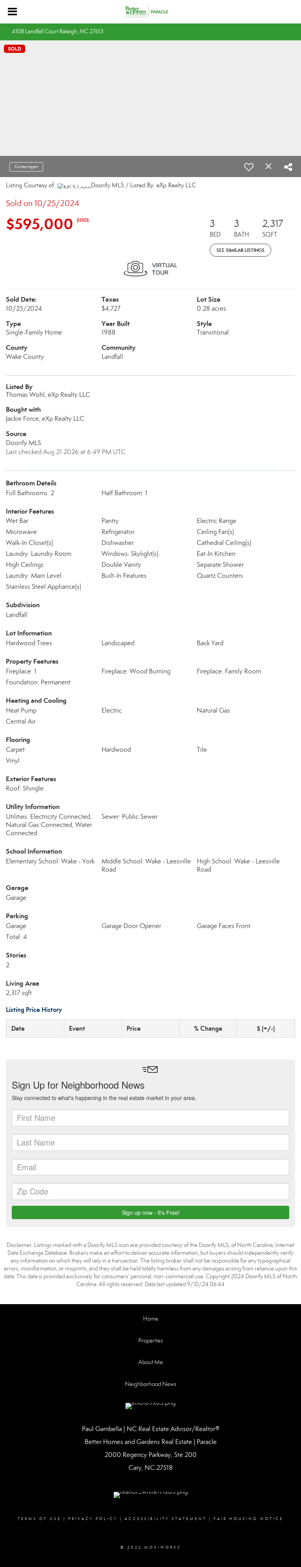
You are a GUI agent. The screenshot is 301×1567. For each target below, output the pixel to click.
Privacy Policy (93, 1518)
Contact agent (26, 166)
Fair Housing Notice (248, 1518)
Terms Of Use (39, 1518)
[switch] (249, 167)
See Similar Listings (240, 250)
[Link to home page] (150, 12)
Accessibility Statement (166, 1518)
